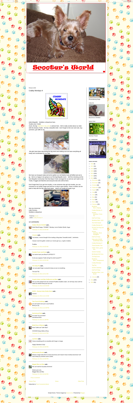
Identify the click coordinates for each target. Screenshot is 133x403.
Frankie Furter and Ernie (39, 252)
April (93, 199)
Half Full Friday (96, 218)
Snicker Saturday (96, 267)
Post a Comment (35, 377)
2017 (92, 166)
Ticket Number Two (97, 245)
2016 (92, 168)
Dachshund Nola (37, 313)
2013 (92, 175)
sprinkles (35, 338)
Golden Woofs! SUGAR (39, 225)
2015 (92, 171)
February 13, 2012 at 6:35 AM (40, 229)
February (94, 204)
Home (56, 381)
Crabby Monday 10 (97, 225)
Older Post (81, 381)
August (94, 190)
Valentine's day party (43, 126)
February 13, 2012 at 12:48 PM (40, 307)
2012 (92, 178)
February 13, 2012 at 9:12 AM (40, 274)
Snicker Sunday (96, 251)
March (94, 202)
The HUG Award (96, 222)
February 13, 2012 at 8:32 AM (40, 260)
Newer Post (32, 381)
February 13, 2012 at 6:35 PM (40, 347)
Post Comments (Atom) (42, 384)
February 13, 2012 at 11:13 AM (40, 296)
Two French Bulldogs (38, 301)
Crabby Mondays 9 (37, 217)
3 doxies (34, 235)
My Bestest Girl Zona (97, 254)
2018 (92, 163)
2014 (92, 173)
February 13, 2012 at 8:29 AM (40, 246)
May (93, 197)
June (93, 194)
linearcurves (69, 393)
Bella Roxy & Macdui (38, 325)
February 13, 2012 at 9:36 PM (40, 358)
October (94, 185)
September (95, 187)
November (95, 182)
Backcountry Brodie (38, 352)
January (94, 277)
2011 (92, 280)
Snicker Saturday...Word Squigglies (97, 233)
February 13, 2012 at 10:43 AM (40, 285)
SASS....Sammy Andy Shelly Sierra (42, 291)
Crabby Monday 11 (97, 210)
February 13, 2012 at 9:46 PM (40, 374)
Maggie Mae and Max (38, 364)
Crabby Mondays (96, 263)
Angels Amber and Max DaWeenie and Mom (45, 279)
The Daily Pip (36, 265)
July (93, 192)
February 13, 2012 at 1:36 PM (40, 319)
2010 (92, 282)
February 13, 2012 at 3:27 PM (40, 333)
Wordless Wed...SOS (97, 220)
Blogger (82, 393)
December (95, 180)
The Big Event (96, 256)
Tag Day (94, 265)
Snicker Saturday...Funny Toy (97, 214)
